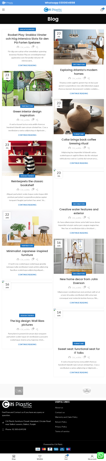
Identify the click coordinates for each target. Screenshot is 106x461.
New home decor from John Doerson (79, 281)
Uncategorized (27, 29)
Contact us (60, 412)
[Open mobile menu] (3, 9)
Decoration (79, 64)
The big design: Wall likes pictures (27, 323)
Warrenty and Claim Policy (66, 417)
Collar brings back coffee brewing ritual (79, 141)
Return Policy (61, 422)
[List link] (26, 429)
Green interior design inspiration (27, 113)
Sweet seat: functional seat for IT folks (79, 351)
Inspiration (27, 106)
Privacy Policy (61, 426)
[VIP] (53, 391)
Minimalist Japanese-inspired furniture (27, 253)
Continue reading (27, 65)
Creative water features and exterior (78, 211)
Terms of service (62, 431)
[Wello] (19, 391)
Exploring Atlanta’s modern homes (78, 72)
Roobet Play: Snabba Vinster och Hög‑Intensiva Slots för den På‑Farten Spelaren (27, 38)
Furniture (79, 134)
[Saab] (87, 391)
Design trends (27, 176)
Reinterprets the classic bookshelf (27, 183)
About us (59, 407)
